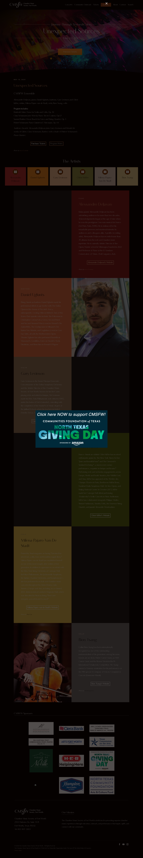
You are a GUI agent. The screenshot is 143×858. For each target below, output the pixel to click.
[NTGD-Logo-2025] (71, 411)
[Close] (106, 3)
